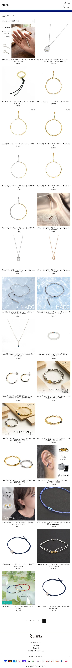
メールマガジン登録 (35, 656)
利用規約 (36, 645)
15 (39, 621)
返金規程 (36, 648)
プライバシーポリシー (36, 642)
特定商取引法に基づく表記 (36, 651)
